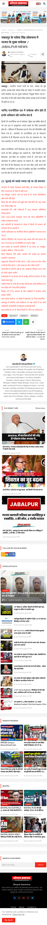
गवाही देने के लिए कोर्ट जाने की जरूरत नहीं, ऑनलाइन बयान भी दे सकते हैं (29, 644)
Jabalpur (23, 316)
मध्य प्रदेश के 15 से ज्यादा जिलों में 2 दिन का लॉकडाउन (22, 310)
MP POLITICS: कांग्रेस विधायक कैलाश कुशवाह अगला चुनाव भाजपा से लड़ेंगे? (29, 632)
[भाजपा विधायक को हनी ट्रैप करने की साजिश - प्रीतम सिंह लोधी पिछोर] (6, 669)
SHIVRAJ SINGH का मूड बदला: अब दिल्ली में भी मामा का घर (23, 490)
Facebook (10, 322)
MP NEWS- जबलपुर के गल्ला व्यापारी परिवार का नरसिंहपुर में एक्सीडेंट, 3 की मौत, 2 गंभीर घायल (22, 532)
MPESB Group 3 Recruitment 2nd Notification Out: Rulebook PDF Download (12, 744)
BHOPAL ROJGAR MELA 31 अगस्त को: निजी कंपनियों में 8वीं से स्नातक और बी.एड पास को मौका (12, 809)
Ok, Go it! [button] (9, 920)
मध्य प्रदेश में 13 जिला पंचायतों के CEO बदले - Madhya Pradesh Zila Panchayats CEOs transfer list (30, 704)
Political (11, 30)
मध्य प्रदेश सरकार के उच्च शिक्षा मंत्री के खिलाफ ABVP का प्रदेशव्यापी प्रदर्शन (34, 744)
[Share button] (33, 322)
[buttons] (14, 897)
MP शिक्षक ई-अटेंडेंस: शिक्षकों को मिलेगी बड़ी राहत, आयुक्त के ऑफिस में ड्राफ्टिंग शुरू (29, 608)
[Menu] (3, 3)
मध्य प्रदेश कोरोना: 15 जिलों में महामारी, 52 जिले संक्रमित (23, 299)
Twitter (19, 322)
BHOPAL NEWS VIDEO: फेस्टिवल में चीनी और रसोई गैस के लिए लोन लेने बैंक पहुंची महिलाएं (11, 835)
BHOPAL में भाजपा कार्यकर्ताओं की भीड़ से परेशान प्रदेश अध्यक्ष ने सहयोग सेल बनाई (23, 448)
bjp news (13, 316)
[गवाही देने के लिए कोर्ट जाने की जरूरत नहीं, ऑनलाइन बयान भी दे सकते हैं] (6, 646)
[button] (38, 3)
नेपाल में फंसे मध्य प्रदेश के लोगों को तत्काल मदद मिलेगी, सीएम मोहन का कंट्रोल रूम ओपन (12, 770)
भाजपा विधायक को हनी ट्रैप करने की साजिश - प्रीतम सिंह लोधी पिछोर (30, 667)
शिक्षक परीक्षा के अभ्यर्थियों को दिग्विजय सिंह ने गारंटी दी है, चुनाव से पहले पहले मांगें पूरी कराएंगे (34, 835)
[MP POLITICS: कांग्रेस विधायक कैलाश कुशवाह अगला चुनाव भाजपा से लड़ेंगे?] (6, 634)
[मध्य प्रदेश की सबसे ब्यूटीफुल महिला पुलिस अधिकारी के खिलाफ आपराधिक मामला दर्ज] (6, 681)
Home (3, 30)
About (21, 907)
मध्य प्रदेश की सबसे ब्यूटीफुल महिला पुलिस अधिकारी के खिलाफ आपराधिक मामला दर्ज (29, 679)
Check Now (17, 914)
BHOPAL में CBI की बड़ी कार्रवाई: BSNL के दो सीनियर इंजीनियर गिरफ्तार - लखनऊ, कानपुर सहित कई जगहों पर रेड (33, 809)
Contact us (31, 907)
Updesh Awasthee (22, 363)
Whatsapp (26, 322)
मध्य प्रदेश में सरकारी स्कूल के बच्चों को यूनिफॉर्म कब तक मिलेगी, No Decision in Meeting (35, 770)
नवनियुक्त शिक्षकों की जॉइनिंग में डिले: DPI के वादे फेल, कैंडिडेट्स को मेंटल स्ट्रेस (30, 620)
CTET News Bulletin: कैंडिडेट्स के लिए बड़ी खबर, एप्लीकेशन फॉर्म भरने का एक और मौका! (29, 691)
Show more (40, 408)
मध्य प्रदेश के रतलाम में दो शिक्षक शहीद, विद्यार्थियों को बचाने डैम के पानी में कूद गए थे (30, 655)
